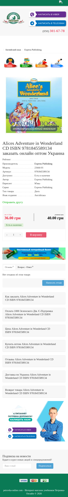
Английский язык (13, 49)
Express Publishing (33, 49)
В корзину (36, 234)
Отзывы (9, 267)
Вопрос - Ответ (25, 267)
